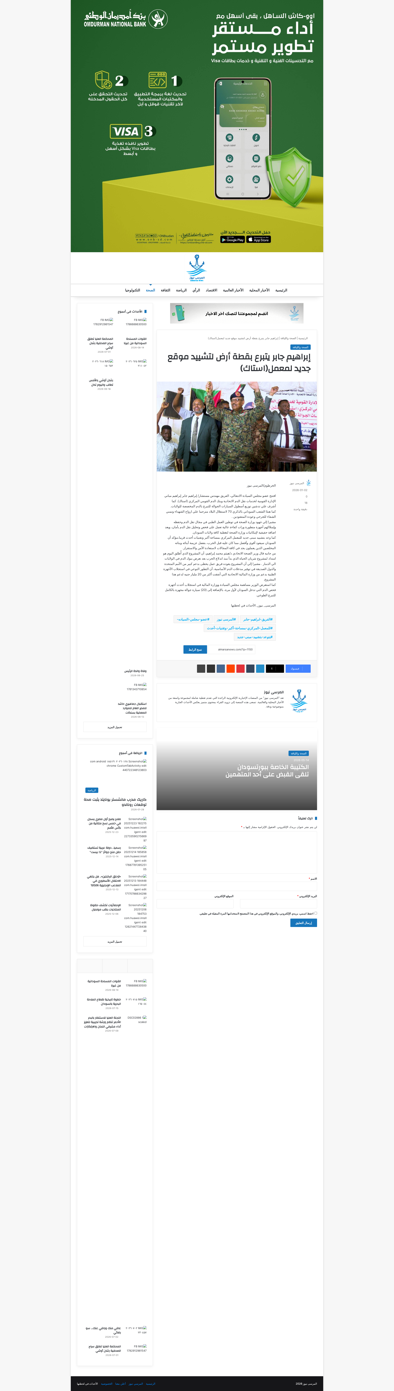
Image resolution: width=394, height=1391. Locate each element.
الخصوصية (106, 1383)
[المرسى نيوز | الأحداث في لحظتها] (197, 268)
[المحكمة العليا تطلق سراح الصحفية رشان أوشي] (98, 326)
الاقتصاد (211, 290)
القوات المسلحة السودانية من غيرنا (135, 341)
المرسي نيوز (136, 1383)
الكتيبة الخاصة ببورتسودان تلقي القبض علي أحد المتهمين (267, 770)
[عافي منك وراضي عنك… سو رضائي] (135, 1333)
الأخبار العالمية (233, 290)
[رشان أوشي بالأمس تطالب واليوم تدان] (98, 367)
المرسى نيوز (225, 619)
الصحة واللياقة (288, 338)
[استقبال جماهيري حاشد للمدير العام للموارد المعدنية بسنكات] (132, 691)
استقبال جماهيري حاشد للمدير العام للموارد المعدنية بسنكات (132, 708)
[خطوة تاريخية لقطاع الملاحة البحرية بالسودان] (135, 1005)
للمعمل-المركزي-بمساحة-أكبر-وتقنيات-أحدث (238, 628)
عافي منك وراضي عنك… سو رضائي (103, 1330)
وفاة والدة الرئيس (135, 671)
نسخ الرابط (195, 649)
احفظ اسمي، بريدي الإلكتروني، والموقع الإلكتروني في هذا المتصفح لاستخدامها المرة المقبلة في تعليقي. (256, 913)
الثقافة (165, 290)
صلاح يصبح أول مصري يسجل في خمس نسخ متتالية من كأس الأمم (104, 823)
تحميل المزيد (115, 727)
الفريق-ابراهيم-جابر (256, 619)
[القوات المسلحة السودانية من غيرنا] (132, 326)
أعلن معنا (120, 1383)
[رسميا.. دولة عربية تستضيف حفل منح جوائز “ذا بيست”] (135, 858)
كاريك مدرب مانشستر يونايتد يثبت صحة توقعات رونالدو (115, 802)
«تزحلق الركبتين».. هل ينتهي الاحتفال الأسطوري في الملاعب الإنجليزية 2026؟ (104, 881)
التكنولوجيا (132, 290)
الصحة (150, 290)
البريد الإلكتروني (307, 896)
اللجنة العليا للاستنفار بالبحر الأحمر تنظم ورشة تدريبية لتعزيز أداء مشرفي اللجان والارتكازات (102, 1022)
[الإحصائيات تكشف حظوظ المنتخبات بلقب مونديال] (135, 918)
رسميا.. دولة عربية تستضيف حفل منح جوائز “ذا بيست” (104, 850)
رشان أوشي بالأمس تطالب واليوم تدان (101, 383)
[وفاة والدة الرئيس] (132, 513)
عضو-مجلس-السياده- (192, 619)
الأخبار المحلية (259, 290)
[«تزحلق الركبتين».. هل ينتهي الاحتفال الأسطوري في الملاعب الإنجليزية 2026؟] (135, 887)
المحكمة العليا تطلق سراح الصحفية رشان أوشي (100, 343)
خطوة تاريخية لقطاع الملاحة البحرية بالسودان (104, 1002)
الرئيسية (281, 290)
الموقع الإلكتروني (224, 896)
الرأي (196, 290)
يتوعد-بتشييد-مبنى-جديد (253, 637)
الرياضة (181, 290)
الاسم (313, 878)
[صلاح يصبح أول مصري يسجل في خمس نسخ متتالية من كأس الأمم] (135, 830)
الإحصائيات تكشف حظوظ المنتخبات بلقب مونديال (105, 907)
